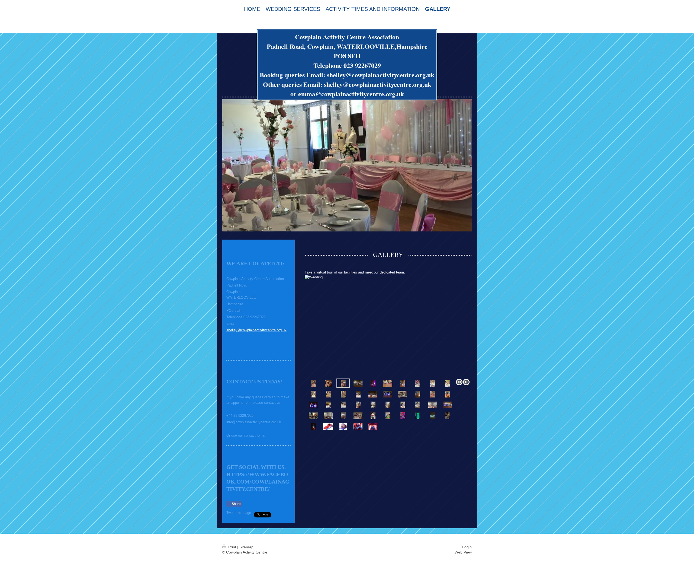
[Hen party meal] (328, 383)
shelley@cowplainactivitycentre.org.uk (256, 330)
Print (232, 547)
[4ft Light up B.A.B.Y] (432, 415)
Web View (463, 552)
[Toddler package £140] (387, 415)
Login (467, 547)
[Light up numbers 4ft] (402, 415)
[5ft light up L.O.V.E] (387, 394)
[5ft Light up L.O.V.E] (313, 405)
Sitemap (246, 547)
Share (236, 504)
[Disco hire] (313, 426)
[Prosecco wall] (417, 415)
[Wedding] (388, 326)
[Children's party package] (387, 383)
